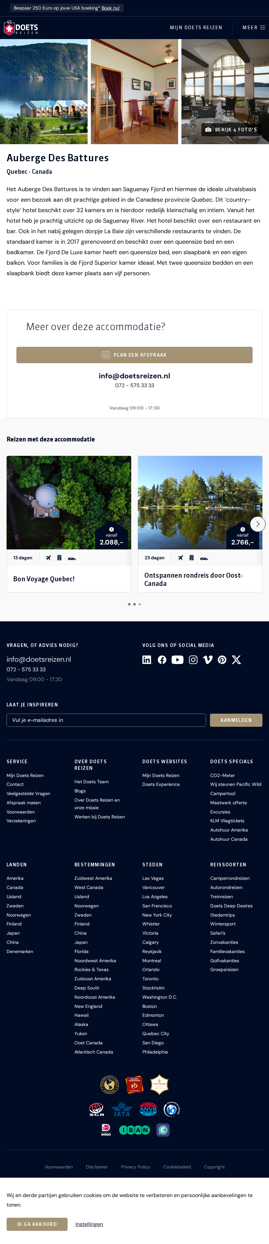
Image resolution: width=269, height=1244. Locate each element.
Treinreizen (221, 897)
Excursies (220, 812)
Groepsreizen (224, 969)
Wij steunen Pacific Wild (235, 784)
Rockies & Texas (91, 969)
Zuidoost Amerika (92, 979)
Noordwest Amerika (95, 961)
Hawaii (81, 1015)
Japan (13, 933)
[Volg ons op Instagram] (193, 659)
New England (88, 1006)
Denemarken (20, 951)
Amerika (15, 878)
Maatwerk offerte (228, 803)
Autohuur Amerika (229, 830)
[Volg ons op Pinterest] (222, 659)
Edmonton (153, 1015)
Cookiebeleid (177, 1167)
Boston (149, 1006)
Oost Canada (88, 1043)
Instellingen (89, 1224)
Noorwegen (19, 915)
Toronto (150, 979)
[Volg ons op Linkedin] (147, 659)
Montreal (151, 961)
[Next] (258, 524)
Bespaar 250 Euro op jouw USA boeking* (67, 8)
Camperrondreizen (230, 878)
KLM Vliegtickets (227, 821)
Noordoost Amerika (94, 997)
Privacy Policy (135, 1167)
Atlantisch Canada (93, 1052)
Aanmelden (236, 720)
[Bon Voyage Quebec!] (69, 502)
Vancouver (153, 887)
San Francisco (157, 906)
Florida (81, 951)
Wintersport (223, 924)
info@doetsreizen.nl (134, 376)
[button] (44, 91)
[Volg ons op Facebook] (162, 659)
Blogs (80, 791)
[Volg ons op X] (236, 659)
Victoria (150, 933)
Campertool (222, 793)
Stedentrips (222, 915)
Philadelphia (155, 1052)
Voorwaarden (21, 812)
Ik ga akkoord (37, 1224)
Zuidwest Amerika (93, 878)
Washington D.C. (159, 997)
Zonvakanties (224, 942)
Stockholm (153, 988)
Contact (15, 784)
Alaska (81, 1024)
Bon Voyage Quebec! (44, 579)
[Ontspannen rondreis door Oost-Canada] (200, 502)
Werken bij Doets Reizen (99, 817)
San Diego (153, 1043)
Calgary (150, 942)
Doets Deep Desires (231, 906)
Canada (15, 887)
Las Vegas (153, 878)
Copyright (214, 1167)
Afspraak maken (24, 803)
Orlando (150, 969)
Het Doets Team (91, 782)
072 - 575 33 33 (134, 385)
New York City (157, 915)
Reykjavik (152, 951)
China (13, 942)
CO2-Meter (222, 775)
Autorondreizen (226, 887)
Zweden (15, 906)
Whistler (151, 924)
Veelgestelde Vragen (28, 793)
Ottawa (150, 1024)
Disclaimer (97, 1167)
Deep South (86, 988)
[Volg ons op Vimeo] (208, 659)
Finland (14, 924)
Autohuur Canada (229, 839)
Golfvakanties (224, 961)
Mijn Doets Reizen (196, 28)
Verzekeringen (21, 821)
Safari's (217, 933)
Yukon (80, 1033)
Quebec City (155, 1033)
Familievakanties (227, 951)
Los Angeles (155, 897)
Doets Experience (161, 784)
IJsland (14, 897)
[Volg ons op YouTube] (177, 659)
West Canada (88, 887)
